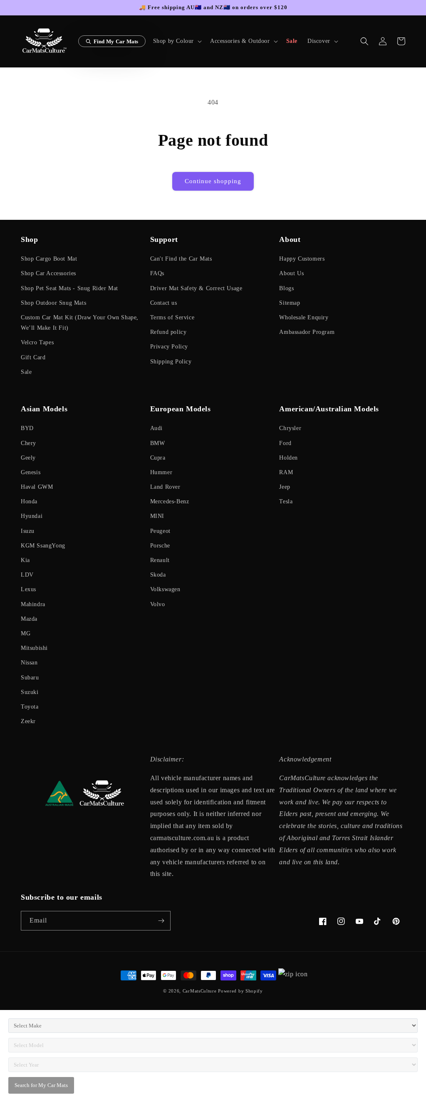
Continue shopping (213, 181)
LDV (27, 575)
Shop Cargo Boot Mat (49, 259)
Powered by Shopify (240, 990)
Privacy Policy (169, 346)
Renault (160, 560)
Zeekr (28, 721)
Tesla (285, 501)
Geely (28, 458)
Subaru (30, 677)
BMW (157, 443)
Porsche (160, 545)
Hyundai (31, 516)
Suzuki (30, 692)
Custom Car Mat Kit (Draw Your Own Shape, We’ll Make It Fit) (80, 322)
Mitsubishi (34, 648)
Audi (156, 428)
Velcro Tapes (37, 342)
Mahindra (33, 604)
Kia (25, 560)
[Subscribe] (161, 920)
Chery (28, 443)
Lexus (28, 589)
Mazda (29, 619)
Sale (26, 372)
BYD (27, 428)
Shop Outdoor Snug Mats (53, 303)
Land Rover (165, 487)
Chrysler (290, 428)
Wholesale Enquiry (303, 317)
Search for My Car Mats (41, 1085)
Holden (288, 458)
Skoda (158, 575)
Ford (285, 443)
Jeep (284, 487)
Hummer (161, 472)
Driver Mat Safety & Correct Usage (196, 288)
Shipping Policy (171, 361)
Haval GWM (37, 487)
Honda (29, 501)
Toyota (30, 707)
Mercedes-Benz (169, 501)
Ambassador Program (306, 332)
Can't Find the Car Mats (181, 259)
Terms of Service (172, 317)
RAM (286, 472)
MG (25, 633)
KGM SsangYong (43, 545)
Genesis (30, 472)
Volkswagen (165, 589)
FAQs (157, 273)
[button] (176, 41)
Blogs (286, 288)
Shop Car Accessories (48, 273)
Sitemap (289, 303)
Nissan (29, 662)
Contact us (163, 303)
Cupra (158, 458)
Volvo (157, 604)
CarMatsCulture (200, 990)
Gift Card (33, 357)
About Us (291, 273)
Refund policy (168, 332)
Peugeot (160, 531)
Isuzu (28, 531)
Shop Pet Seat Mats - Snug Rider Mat (69, 288)
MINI (157, 516)
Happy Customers (301, 259)
